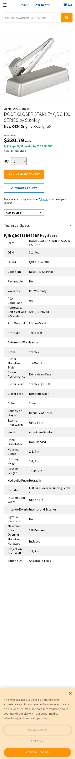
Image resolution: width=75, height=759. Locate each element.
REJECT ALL (37, 741)
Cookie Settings (37, 730)
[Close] (70, 693)
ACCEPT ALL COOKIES (37, 752)
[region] (37, 723)
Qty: (6, 161)
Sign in (44, 199)
